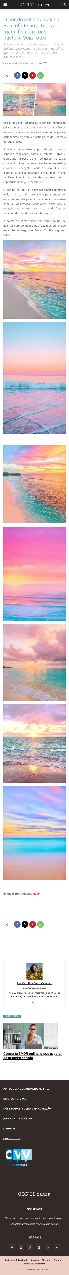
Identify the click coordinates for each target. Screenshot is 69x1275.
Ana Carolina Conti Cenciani (20, 63)
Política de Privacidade (16, 1260)
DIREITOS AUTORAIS (15, 1098)
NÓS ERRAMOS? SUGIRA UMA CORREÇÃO (27, 1108)
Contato (57, 1260)
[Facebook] (17, 75)
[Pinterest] (32, 75)
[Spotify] (39, 1247)
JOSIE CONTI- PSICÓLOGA (18, 1118)
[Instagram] (34, 1002)
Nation (37, 893)
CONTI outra (9, 1062)
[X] (25, 75)
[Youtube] (57, 1247)
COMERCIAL (10, 1128)
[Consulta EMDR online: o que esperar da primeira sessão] (34, 1024)
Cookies (35, 1260)
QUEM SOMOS (11, 1138)
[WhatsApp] (40, 75)
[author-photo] (34, 978)
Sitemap (46, 1260)
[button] (5, 4)
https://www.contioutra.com (34, 988)
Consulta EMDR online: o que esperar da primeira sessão (32, 1056)
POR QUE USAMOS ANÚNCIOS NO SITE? (26, 1088)
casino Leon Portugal (34, 1263)
